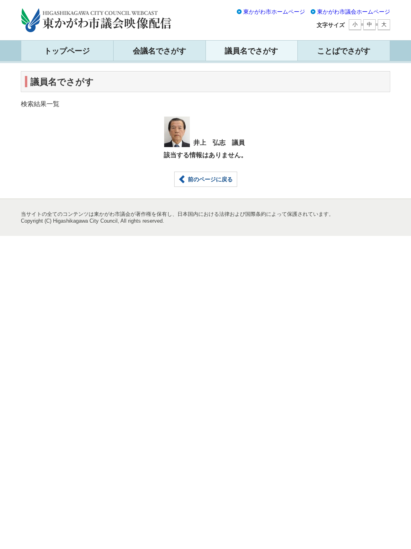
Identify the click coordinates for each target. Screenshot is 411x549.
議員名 (251, 51)
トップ (67, 51)
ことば (343, 51)
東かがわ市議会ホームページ (353, 11)
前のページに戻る (210, 179)
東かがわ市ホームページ (274, 11)
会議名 (159, 51)
